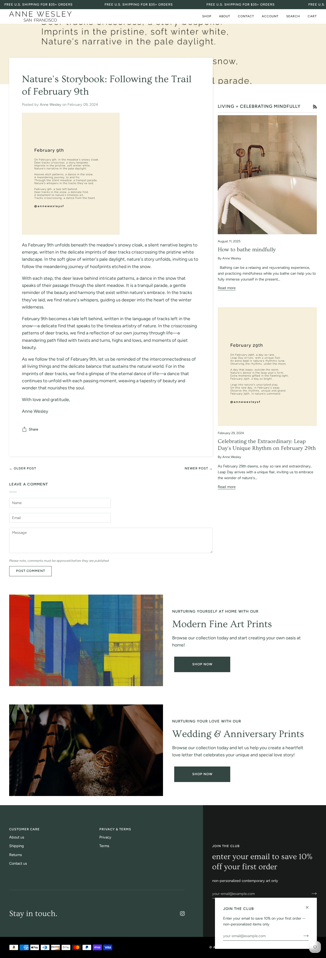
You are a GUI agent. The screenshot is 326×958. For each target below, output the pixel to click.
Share (33, 429)
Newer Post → (199, 468)
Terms (104, 846)
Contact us (18, 863)
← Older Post (22, 468)
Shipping (16, 846)
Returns (15, 854)
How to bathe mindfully (247, 249)
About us (16, 837)
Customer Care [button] (24, 829)
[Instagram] (182, 913)
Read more (227, 288)
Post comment (30, 571)
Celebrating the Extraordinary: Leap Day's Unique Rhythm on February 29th (267, 444)
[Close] (309, 905)
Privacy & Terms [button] (115, 829)
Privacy (105, 837)
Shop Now (202, 664)
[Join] (310, 894)
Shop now (202, 774)
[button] (206, 16)
